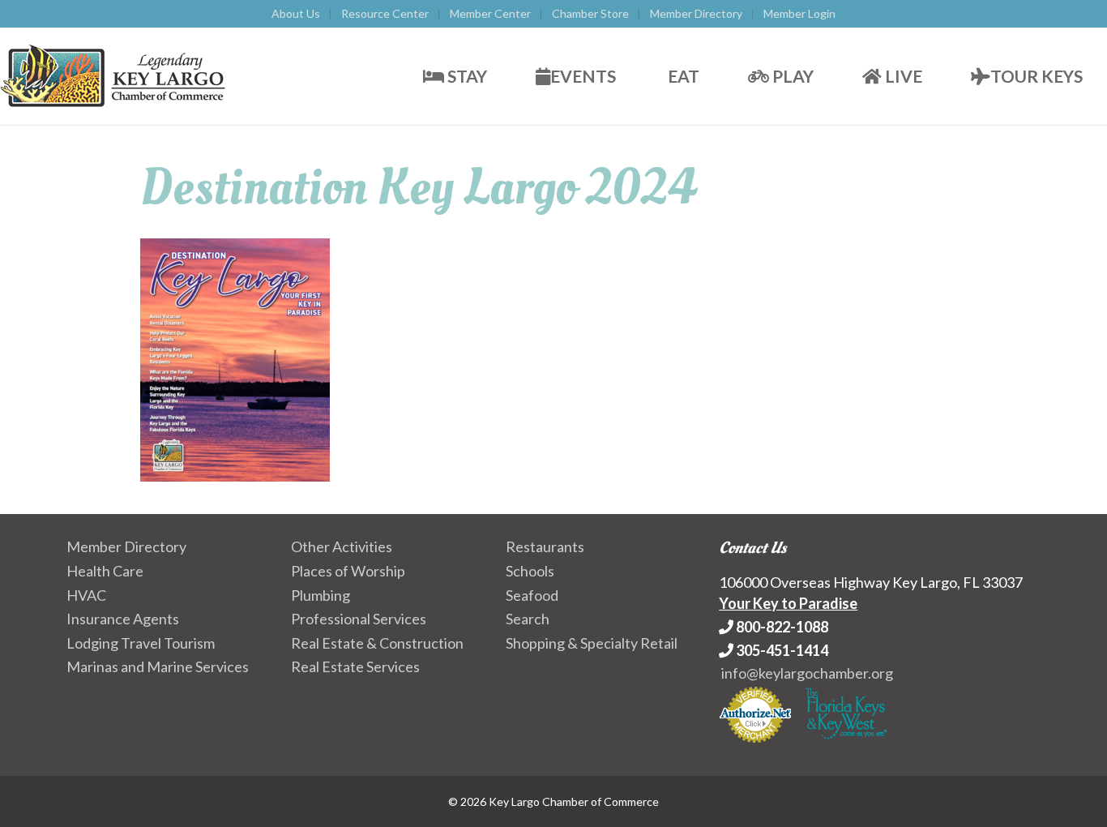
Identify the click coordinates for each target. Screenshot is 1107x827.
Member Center (490, 13)
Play (791, 76)
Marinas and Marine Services (157, 666)
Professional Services (358, 619)
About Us (295, 13)
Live (902, 76)
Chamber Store (590, 13)
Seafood (532, 595)
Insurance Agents (122, 619)
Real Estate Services (355, 666)
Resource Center (385, 13)
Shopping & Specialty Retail (591, 643)
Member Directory (696, 13)
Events (583, 76)
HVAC (86, 595)
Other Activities (341, 546)
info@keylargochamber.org (807, 673)
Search (527, 619)
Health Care (104, 571)
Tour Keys (1036, 76)
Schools (530, 571)
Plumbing (320, 595)
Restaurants (545, 546)
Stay (465, 76)
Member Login (799, 13)
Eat (682, 76)
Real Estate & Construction (377, 643)
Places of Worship (348, 571)
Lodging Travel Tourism (140, 643)
